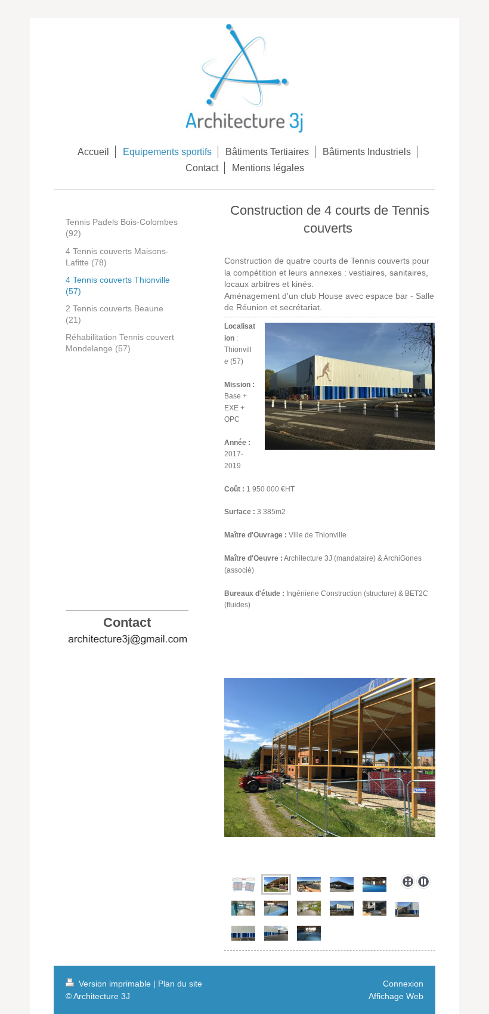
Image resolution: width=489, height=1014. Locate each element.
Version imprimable (114, 983)
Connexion (403, 983)
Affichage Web (396, 996)
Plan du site (180, 983)
